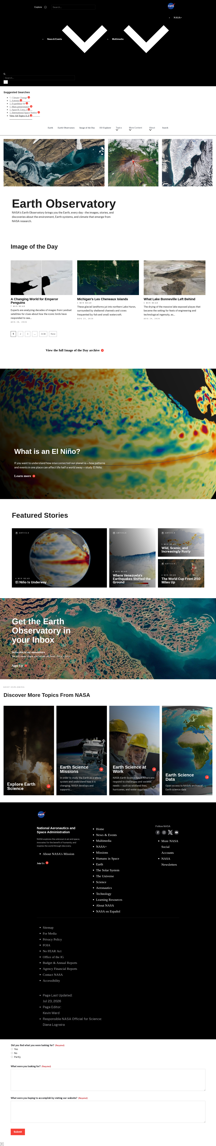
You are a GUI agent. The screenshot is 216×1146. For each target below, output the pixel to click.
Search (165, 128)
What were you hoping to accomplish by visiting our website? (49, 1098)
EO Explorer (105, 128)
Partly (17, 1057)
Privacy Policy (63, 656)
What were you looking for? (31, 1066)
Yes (16, 1049)
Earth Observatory (66, 128)
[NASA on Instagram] (164, 832)
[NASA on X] (170, 832)
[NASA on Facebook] (157, 832)
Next (53, 334)
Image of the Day (87, 128)
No (15, 1053)
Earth (50, 128)
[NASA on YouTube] (176, 832)
